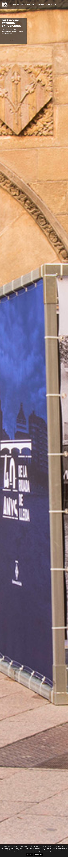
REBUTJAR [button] (38, 854)
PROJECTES (18, 4)
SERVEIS (40, 4)
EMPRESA (29, 4)
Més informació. (51, 852)
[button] (10, 40)
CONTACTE (51, 4)
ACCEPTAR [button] (29, 854)
